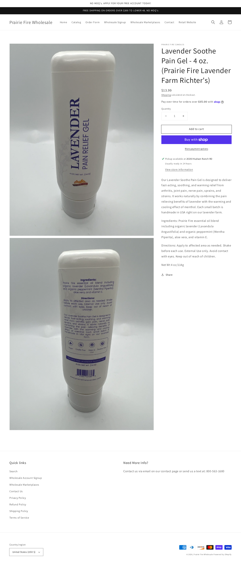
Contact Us (16, 491)
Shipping (166, 94)
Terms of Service (19, 517)
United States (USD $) (23, 552)
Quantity (166, 108)
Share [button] (169, 274)
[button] (213, 22)
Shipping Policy (18, 511)
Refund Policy (17, 504)
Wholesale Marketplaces (24, 484)
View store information (179, 169)
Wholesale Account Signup (25, 478)
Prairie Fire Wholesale (203, 554)
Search (13, 471)
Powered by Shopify (223, 554)
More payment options (196, 148)
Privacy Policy (17, 498)
